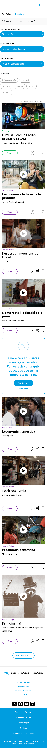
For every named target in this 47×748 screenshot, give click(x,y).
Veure (10, 152)
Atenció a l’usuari (23, 717)
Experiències (23, 686)
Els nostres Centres (23, 690)
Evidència (6, 92)
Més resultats (22, 655)
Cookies (23, 728)
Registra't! (23, 383)
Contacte (23, 694)
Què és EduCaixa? (23, 683)
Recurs (31, 86)
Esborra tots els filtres (31, 101)
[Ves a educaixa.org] (13, 5)
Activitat (19, 86)
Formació (25, 80)
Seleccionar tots (9, 80)
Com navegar (23, 723)
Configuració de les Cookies (23, 733)
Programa (6, 86)
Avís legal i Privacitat (23, 712)
